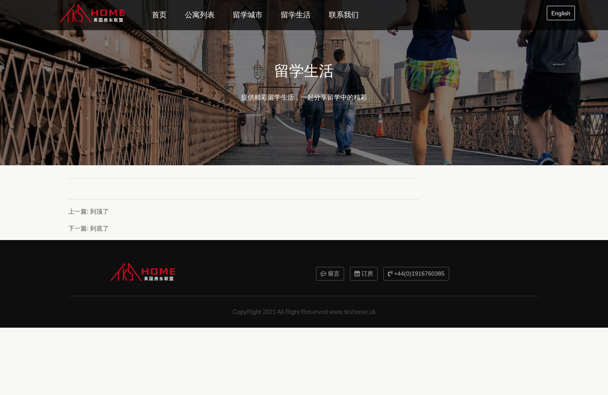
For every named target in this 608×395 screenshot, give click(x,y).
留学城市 (248, 15)
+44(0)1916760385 (419, 273)
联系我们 (344, 15)
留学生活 (296, 15)
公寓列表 (200, 15)
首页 (159, 15)
